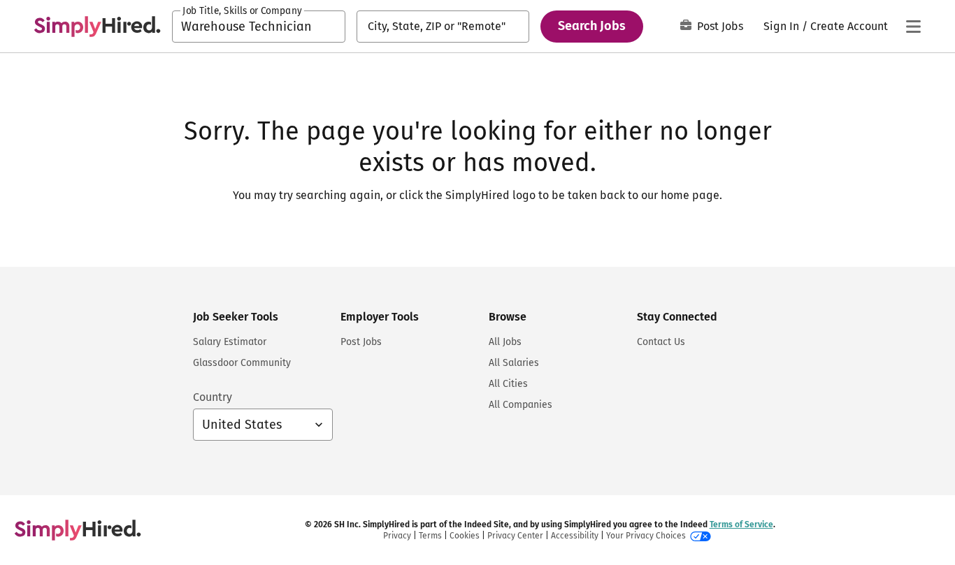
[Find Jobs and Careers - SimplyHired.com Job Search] (97, 26)
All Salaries (514, 363)
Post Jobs (720, 26)
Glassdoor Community (242, 363)
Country (212, 397)
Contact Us (661, 342)
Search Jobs (592, 26)
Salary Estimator (229, 342)
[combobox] (258, 26)
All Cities (508, 384)
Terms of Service (741, 524)
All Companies (520, 405)
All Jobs (505, 342)
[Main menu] (913, 26)
